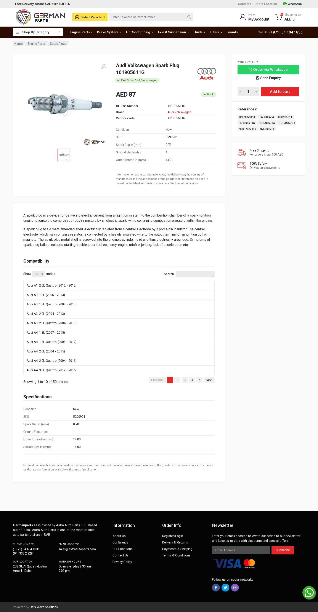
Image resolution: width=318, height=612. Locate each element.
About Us (119, 536)
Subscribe (283, 550)
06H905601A (247, 117)
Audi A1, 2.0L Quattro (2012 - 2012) (52, 285)
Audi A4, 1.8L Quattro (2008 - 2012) (52, 342)
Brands (232, 32)
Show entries (39, 274)
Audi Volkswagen (179, 112)
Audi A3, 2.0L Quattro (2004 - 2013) (52, 323)
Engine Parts (80, 32)
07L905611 (267, 129)
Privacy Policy (122, 562)
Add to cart (280, 91)
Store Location (266, 3)
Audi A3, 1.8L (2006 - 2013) (46, 295)
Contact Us (120, 555)
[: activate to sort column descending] (119, 280)
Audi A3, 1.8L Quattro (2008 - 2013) (52, 304)
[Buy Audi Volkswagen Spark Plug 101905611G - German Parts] (65, 105)
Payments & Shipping (177, 549)
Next (209, 380)
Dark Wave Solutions (44, 607)
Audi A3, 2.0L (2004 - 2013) (46, 314)
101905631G (267, 122)
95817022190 (247, 129)
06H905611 (285, 117)
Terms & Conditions (176, 555)
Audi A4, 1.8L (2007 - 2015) (46, 333)
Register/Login (172, 536)
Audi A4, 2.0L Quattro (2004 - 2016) (52, 361)
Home (18, 43)
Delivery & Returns (175, 542)
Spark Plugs (58, 43)
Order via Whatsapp (270, 69)
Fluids (197, 32)
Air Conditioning (137, 32)
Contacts (244, 3)
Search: (169, 274)
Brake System (107, 32)
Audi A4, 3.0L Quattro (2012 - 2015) (52, 370)
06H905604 (267, 117)
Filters (214, 32)
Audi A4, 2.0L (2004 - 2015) (46, 351)
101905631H (287, 122)
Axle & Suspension (171, 32)
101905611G (247, 122)
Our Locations (122, 549)
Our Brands (120, 542)
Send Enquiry (270, 78)
